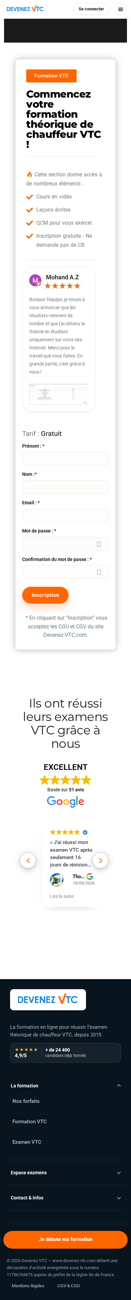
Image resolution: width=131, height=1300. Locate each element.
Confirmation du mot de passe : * (57, 559)
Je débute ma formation (65, 1239)
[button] (120, 9)
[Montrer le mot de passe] (99, 544)
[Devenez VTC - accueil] (48, 999)
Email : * (31, 502)
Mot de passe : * (39, 530)
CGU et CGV (72, 626)
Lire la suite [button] (62, 896)
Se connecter (91, 8)
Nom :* (29, 474)
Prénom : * (33, 446)
